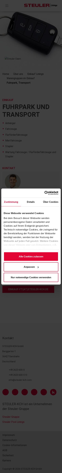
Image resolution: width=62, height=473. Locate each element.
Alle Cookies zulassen (31, 256)
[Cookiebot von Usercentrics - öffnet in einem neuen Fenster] (44, 193)
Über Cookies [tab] (50, 201)
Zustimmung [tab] (11, 201)
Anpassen (29, 266)
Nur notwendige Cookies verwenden (31, 277)
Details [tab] (31, 201)
